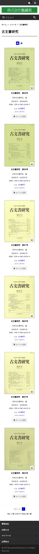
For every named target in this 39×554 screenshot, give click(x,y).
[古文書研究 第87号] (19, 221)
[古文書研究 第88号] (19, 145)
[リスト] (21, 43)
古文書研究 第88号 (19, 169)
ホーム (4, 25)
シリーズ (13, 25)
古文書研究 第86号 (19, 321)
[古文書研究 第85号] (19, 373)
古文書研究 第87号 (19, 245)
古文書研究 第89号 (19, 93)
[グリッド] (17, 43)
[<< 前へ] (15, 509)
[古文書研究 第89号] (19, 69)
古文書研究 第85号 (19, 397)
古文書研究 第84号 (19, 473)
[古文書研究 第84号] (19, 449)
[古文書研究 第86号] (19, 297)
